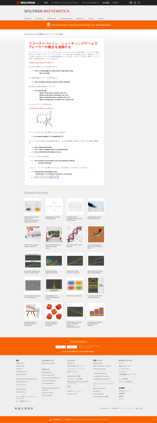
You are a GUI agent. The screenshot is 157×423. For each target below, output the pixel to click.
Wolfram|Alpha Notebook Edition (26, 379)
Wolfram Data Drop (99, 388)
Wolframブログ (72, 394)
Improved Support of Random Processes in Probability (51, 323)
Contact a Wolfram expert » (86, 351)
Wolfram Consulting (48, 363)
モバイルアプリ (21, 385)
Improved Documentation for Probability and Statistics (94, 323)
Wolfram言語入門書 (73, 376)
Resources (80, 18)
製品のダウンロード (125, 366)
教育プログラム (72, 372)
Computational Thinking (101, 376)
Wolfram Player (21, 392)
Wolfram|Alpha (98, 363)
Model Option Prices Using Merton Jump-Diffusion (94, 272)
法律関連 (114, 408)
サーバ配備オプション (23, 401)
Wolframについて (124, 391)
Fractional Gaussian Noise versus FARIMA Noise (94, 296)
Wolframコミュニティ (74, 391)
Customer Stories (66, 18)
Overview (27, 18)
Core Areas (39, 18)
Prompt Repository (48, 383)
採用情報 (122, 393)
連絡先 (121, 396)
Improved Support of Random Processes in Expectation (30, 323)
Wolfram (46, 11)
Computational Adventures (101, 379)
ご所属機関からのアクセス (128, 374)
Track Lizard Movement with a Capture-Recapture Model (94, 246)
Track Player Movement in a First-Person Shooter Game (53, 246)
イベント (122, 399)
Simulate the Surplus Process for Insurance (73, 272)
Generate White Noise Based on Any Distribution (32, 296)
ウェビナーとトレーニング (76, 369)
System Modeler (21, 374)
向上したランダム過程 (54, 34)
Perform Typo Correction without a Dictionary (31, 245)
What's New (51, 18)
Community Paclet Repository (51, 378)
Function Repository (48, 375)
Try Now (100, 18)
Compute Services (22, 372)
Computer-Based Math (100, 373)
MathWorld (96, 391)
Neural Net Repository (49, 380)
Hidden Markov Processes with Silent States (52, 217)
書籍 (68, 386)
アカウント (122, 372)
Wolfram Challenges (99, 369)
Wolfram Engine (21, 389)
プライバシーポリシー (126, 408)
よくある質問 (123, 379)
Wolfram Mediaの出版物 (101, 397)
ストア (121, 363)
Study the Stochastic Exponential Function (52, 272)
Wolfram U (70, 363)
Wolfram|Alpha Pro (22, 382)
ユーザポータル (124, 369)
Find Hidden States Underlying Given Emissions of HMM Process (74, 218)
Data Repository (47, 372)
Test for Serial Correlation (74, 296)
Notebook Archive (47, 393)
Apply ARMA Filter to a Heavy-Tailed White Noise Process (52, 297)
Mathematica (20, 366)
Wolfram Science (98, 394)
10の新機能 (34, 34)
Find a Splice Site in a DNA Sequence (73, 245)
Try (61, 347)
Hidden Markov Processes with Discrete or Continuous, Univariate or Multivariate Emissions (31, 219)
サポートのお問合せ (125, 382)
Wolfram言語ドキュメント (76, 366)
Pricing (90, 18)
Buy (72, 347)
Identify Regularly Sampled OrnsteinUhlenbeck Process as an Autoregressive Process (74, 324)
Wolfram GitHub (47, 395)
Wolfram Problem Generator (102, 366)
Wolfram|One (20, 363)
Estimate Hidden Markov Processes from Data (94, 217)
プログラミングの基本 (74, 379)
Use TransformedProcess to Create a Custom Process (32, 272)
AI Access (19, 369)
